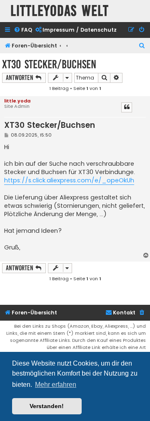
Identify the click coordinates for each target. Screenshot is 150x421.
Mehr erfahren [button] (55, 384)
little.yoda (17, 100)
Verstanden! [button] (47, 406)
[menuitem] (23, 30)
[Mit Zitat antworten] (126, 107)
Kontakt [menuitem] (124, 312)
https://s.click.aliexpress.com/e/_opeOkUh (69, 180)
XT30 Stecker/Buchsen (49, 64)
